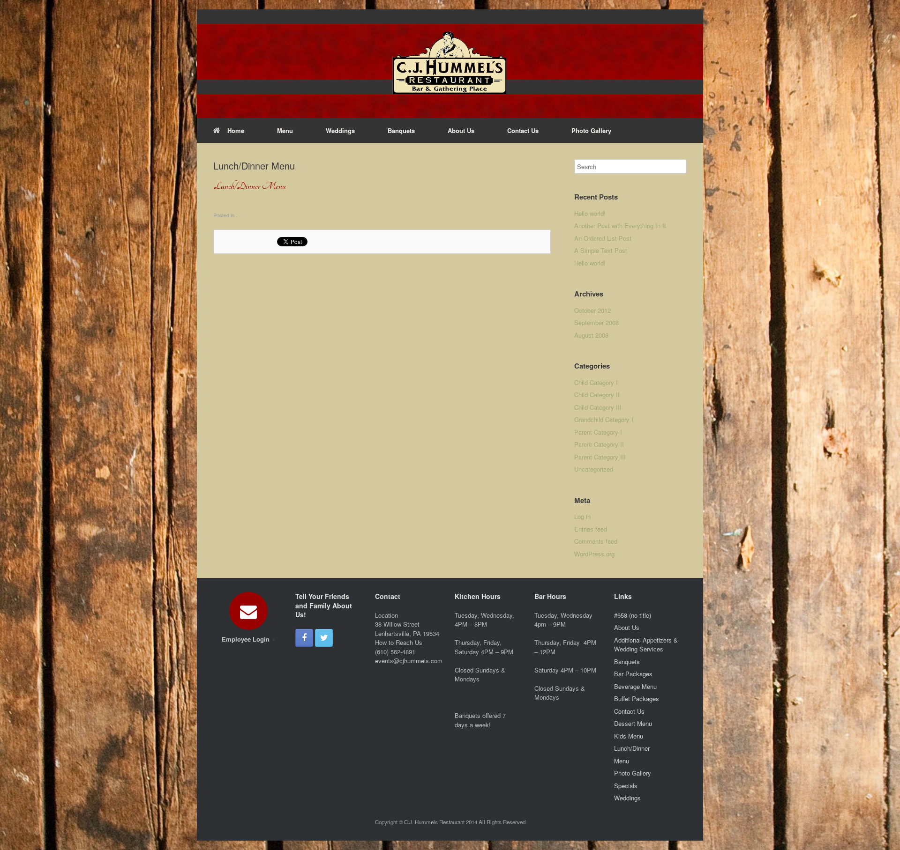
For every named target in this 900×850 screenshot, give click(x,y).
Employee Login (246, 639)
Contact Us (523, 130)
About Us (461, 130)
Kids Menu (628, 736)
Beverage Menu (635, 686)
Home (235, 130)
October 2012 (592, 310)
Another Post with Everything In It (620, 225)
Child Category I (596, 382)
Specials (626, 785)
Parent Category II (599, 444)
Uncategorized (593, 469)
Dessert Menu (633, 723)
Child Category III (598, 407)
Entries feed (590, 529)
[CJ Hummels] (450, 63)
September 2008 (596, 322)
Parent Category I (598, 432)
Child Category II (597, 394)
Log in (582, 516)
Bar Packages (633, 673)
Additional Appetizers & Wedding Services (646, 645)
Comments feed (595, 541)
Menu (285, 130)
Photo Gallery (591, 130)
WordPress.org (594, 553)
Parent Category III (600, 456)
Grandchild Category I (603, 419)
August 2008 (591, 335)
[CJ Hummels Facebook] (304, 638)
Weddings (340, 130)
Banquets (401, 130)
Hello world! (590, 213)
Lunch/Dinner (632, 748)
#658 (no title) (632, 615)
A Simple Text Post (600, 250)
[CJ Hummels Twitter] (324, 638)
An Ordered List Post (602, 238)
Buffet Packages (636, 698)
